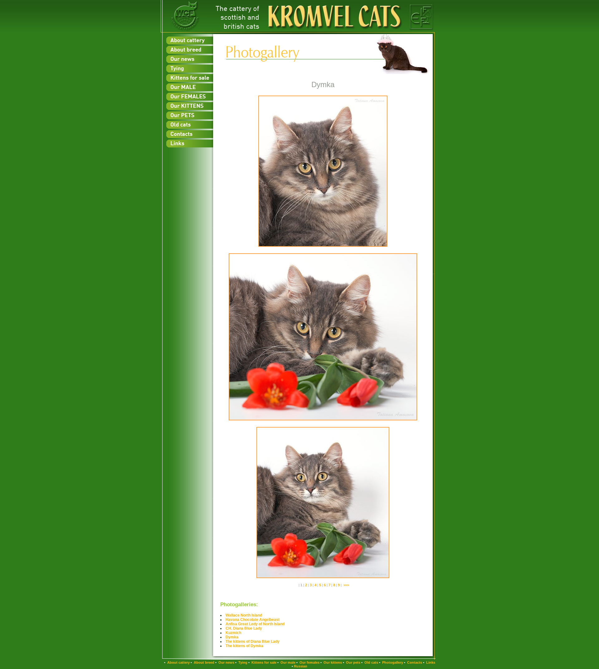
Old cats (370, 662)
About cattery (178, 662)
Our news (225, 662)
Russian (300, 666)
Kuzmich (233, 633)
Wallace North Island (244, 615)
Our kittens (332, 662)
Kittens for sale (263, 662)
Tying (242, 662)
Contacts (414, 662)
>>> (346, 585)
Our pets (352, 662)
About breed (203, 662)
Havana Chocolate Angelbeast (253, 619)
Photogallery (392, 662)
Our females (309, 662)
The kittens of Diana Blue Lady (253, 641)
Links (430, 662)
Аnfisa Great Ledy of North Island (255, 624)
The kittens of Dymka (244, 646)
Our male (287, 662)
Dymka (232, 637)
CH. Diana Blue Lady (244, 628)
